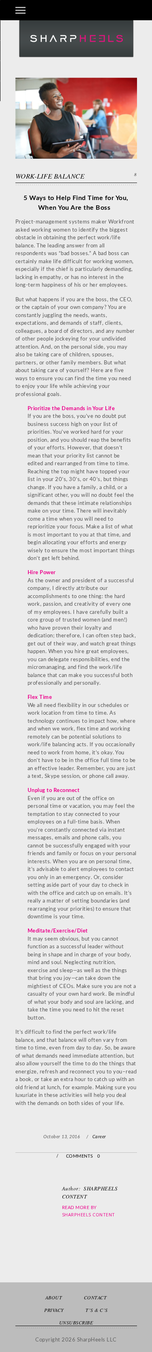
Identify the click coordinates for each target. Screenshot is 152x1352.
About (53, 1297)
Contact (95, 1297)
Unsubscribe (76, 1322)
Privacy (54, 1310)
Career (99, 1137)
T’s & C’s (97, 1310)
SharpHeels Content (88, 1214)
